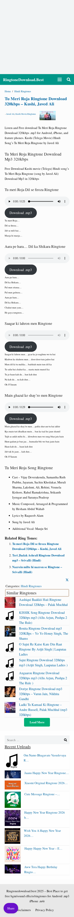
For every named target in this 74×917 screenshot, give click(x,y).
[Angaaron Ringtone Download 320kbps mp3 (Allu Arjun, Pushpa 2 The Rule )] (10, 680)
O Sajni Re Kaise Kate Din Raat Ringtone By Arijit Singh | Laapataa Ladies (42, 649)
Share (11, 908)
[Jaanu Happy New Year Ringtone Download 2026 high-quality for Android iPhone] (13, 777)
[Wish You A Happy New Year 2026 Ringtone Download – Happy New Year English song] (12, 843)
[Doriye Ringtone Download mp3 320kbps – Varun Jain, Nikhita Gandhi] (10, 696)
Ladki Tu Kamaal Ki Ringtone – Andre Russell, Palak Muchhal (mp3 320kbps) (43, 709)
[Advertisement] (37, 37)
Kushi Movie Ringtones (25, 113)
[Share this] (67, 580)
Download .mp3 (21, 212)
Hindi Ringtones (31, 586)
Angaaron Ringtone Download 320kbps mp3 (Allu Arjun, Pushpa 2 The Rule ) (43, 678)
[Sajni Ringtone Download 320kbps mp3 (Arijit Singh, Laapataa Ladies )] (10, 667)
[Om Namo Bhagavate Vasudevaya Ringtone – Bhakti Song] (12, 767)
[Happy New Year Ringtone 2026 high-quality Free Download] (13, 825)
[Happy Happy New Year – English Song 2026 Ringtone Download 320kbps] (13, 861)
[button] (59, 79)
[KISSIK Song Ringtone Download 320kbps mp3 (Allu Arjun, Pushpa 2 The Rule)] (10, 620)
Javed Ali (10, 113)
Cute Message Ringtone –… (42, 794)
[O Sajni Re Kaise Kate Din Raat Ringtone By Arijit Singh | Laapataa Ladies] (10, 651)
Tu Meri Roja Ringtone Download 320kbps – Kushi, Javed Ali (36, 101)
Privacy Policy (44, 910)
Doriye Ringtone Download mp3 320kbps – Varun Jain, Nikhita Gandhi (40, 693)
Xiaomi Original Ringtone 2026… (46, 783)
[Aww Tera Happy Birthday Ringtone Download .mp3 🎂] (13, 872)
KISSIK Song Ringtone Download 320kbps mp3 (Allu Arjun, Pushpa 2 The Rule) (43, 617)
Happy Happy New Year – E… (43, 848)
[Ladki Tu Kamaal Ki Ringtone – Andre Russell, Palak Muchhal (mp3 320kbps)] (10, 712)
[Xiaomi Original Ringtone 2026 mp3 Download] (13, 788)
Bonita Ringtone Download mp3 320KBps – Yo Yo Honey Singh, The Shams (43, 633)
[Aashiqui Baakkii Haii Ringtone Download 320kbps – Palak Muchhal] (10, 607)
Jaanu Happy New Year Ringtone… (46, 773)
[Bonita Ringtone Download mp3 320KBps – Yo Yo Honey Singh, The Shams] (10, 635)
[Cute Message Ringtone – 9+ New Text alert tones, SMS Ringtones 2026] (13, 807)
